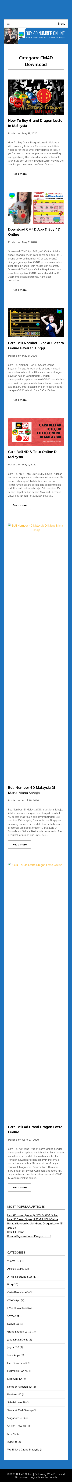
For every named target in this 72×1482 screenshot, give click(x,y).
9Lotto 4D (13, 1261)
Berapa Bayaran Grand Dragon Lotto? (29, 1236)
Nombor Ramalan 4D (19, 1386)
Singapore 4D (15, 1418)
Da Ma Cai (13, 1323)
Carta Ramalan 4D (18, 1292)
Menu (61, 23)
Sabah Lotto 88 (16, 1402)
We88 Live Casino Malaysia (23, 1449)
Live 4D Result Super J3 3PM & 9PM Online (32, 1219)
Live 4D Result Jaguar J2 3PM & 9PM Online (32, 1215)
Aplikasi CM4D (15, 1268)
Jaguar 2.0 (13, 1347)
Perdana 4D (14, 1394)
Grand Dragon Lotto (19, 1331)
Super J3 (12, 1441)
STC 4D (11, 1433)
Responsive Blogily (26, 1477)
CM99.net (13, 1315)
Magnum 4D (14, 1378)
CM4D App (13, 1300)
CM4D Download (17, 1308)
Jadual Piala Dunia (17, 1339)
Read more (20, 173)
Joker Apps (13, 1355)
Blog (10, 1284)
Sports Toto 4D (16, 1426)
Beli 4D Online (15, 1232)
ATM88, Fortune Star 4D (21, 1276)
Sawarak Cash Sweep (20, 1410)
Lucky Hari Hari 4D (17, 1371)
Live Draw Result (17, 1363)
